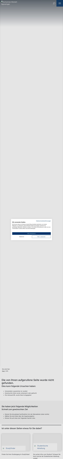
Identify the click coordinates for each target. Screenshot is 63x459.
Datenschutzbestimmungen (43, 220)
